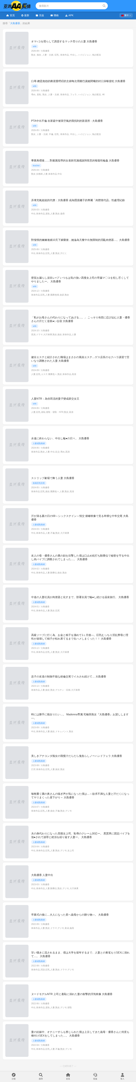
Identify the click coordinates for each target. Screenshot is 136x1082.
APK (70, 15)
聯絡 (56, 15)
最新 (26, 15)
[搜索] (104, 6)
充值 (41, 15)
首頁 (12, 15)
